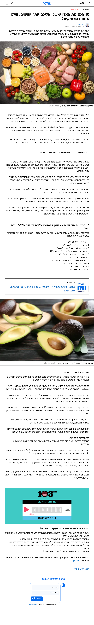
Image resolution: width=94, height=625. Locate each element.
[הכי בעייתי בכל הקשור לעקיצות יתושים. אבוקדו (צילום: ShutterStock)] (47, 332)
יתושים (86, 569)
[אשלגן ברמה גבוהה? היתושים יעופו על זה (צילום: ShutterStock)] (47, 74)
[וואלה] (47, 3)
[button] (82, 3)
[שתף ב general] (7, 3)
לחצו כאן (77, 561)
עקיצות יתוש (79, 569)
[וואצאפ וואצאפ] (12, 3)
